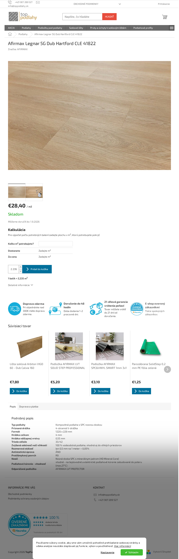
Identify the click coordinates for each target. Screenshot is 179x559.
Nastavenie (107, 552)
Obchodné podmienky (86, 3)
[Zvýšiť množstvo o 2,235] (20, 267)
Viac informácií (122, 546)
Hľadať (109, 16)
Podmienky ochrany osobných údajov (28, 498)
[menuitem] (11, 28)
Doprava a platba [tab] (28, 406)
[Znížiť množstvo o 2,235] (20, 271)
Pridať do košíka (39, 269)
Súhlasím (133, 552)
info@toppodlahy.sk (109, 494)
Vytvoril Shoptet (162, 551)
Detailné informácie (19, 285)
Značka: (18, 49)
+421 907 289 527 (108, 499)
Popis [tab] (13, 406)
